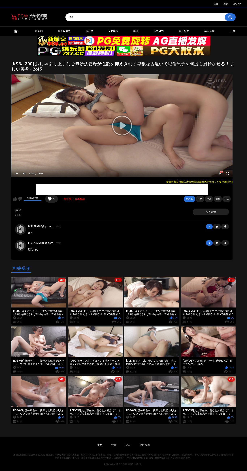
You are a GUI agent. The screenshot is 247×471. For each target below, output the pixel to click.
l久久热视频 (121, 464)
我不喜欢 (20, 199)
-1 (225, 226)
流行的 (89, 31)
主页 (99, 445)
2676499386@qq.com (40, 226)
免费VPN (159, 31)
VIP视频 (113, 31)
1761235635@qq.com (40, 242)
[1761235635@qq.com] (20, 245)
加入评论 (211, 211)
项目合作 (209, 31)
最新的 (39, 31)
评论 (18, 210)
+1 (217, 226)
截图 (218, 199)
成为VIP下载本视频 (74, 199)
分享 (226, 199)
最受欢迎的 (64, 31)
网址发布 (184, 31)
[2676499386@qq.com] (20, 229)
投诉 (209, 199)
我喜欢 (15, 199)
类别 (135, 31)
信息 (200, 199)
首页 (15, 31)
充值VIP (237, 4)
